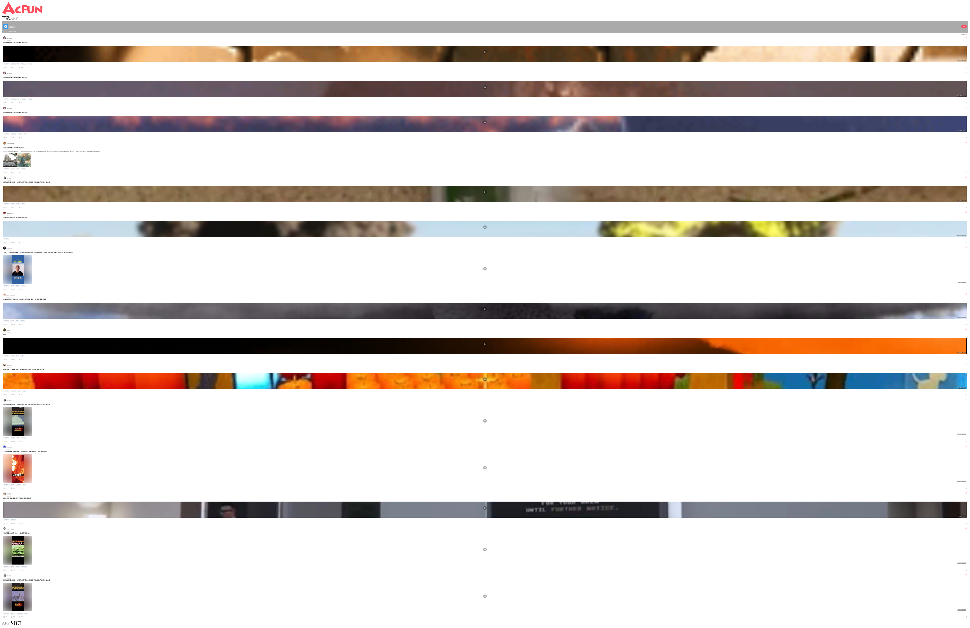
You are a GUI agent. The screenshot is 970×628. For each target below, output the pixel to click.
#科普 (18, 168)
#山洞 (24, 391)
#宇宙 (24, 484)
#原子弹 (17, 203)
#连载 (23, 203)
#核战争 (17, 285)
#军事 (12, 320)
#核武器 (24, 285)
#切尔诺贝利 (19, 613)
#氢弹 (12, 355)
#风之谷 (13, 168)
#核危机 (24, 168)
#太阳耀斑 (18, 484)
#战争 (25, 133)
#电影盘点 (23, 63)
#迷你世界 (13, 391)
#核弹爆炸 (6, 63)
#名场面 (30, 63)
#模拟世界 (13, 519)
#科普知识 (24, 566)
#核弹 (12, 203)
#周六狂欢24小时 (15, 63)
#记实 (22, 355)
